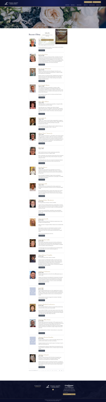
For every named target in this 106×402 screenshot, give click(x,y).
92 (61, 370)
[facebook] (53, 390)
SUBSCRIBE (61, 41)
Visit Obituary (41, 50)
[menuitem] (67, 4)
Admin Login (57, 400)
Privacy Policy (49, 400)
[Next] (63, 370)
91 (59, 370)
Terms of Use (53, 400)
